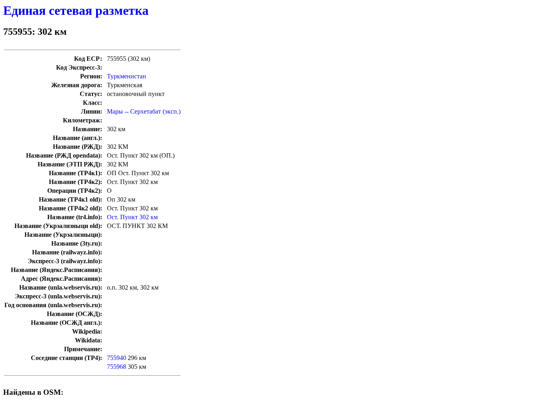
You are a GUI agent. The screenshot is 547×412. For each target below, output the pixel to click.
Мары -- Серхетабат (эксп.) (144, 111)
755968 (116, 366)
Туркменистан (126, 76)
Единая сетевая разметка (76, 10)
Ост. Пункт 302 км (132, 217)
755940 (116, 357)
